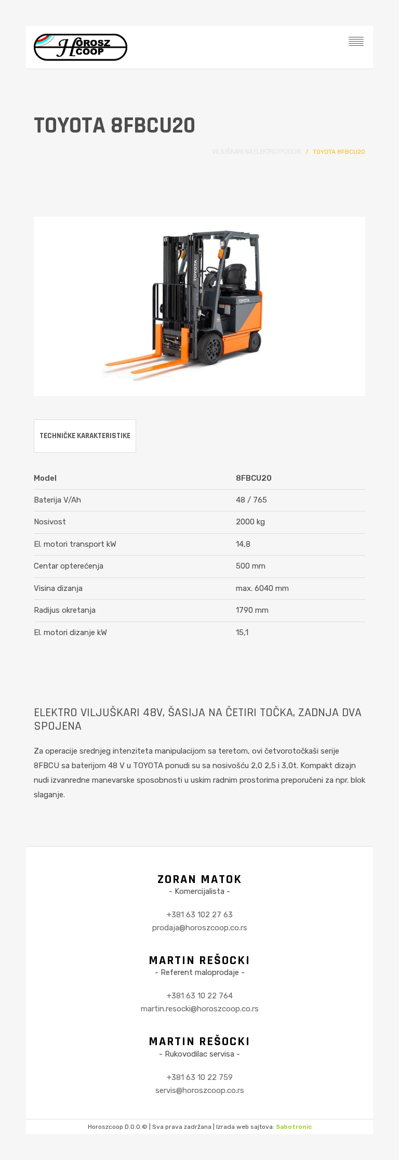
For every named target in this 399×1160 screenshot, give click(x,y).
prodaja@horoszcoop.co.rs (199, 927)
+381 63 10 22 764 (200, 995)
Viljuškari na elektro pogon (256, 152)
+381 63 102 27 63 (200, 914)
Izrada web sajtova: (264, 1126)
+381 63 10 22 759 (200, 1077)
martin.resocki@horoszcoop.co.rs (200, 1008)
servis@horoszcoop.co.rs (199, 1090)
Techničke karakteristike (84, 436)
